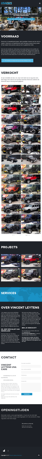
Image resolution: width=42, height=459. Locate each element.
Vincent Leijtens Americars (16, 455)
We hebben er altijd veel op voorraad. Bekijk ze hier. (18, 60)
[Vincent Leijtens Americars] (6, 4)
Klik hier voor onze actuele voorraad (21, 19)
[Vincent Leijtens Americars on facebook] (4, 450)
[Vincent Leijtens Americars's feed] (7, 450)
